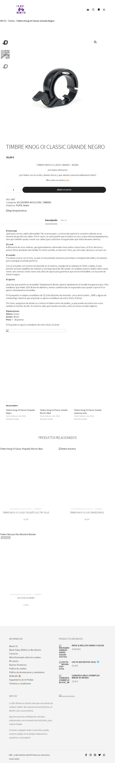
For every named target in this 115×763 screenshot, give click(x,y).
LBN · (11, 755)
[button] (95, 42)
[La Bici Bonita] (21, 9)
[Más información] (98, 10)
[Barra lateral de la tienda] (88, 10)
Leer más (26, 562)
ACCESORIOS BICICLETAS (29, 202)
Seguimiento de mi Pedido (21, 679)
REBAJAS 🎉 (15, 676)
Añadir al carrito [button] (26, 476)
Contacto (13, 653)
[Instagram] (91, 755)
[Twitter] (100, 755)
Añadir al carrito (64, 189)
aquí (67, 180)
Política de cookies (18, 668)
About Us (13, 646)
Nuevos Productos (18, 664)
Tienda (11, 20)
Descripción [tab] (51, 220)
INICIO (3, 20)
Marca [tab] (64, 220)
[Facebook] (86, 755)
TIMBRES (46, 202)
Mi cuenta (13, 661)
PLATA (19, 205)
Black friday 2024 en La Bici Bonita (25, 649)
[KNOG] (16, 210)
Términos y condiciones (20, 683)
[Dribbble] (95, 755)
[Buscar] (93, 10)
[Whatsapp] (104, 755)
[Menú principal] (104, 10)
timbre (26, 205)
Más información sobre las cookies (25, 657)
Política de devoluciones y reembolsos (27, 672)
